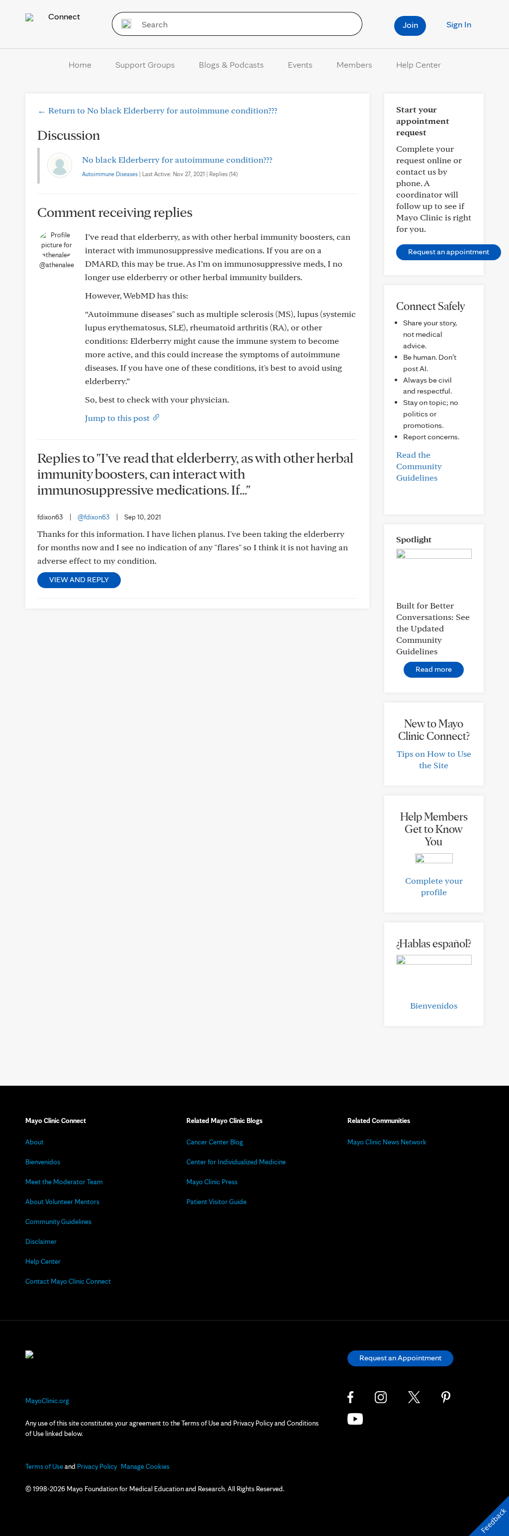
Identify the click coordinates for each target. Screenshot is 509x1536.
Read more (434, 669)
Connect (63, 16)
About (34, 1142)
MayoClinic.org (47, 1401)
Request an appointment (448, 251)
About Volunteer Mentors (62, 1202)
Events (300, 64)
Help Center (418, 64)
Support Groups (145, 64)
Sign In (458, 24)
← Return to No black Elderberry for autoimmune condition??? (157, 110)
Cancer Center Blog (214, 1142)
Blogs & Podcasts (231, 64)
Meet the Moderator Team (64, 1182)
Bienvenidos (433, 1005)
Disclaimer (41, 1241)
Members (354, 64)
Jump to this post (118, 417)
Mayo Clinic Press (212, 1182)
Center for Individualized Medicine (236, 1162)
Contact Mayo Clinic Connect (68, 1281)
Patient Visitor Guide (216, 1202)
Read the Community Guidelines (419, 466)
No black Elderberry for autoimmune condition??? (177, 159)
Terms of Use (44, 1466)
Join (410, 24)
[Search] (123, 24)
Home (80, 64)
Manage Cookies (145, 1466)
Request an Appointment (400, 1357)
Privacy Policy (97, 1466)
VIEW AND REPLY (79, 579)
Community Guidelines (58, 1222)
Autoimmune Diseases (110, 174)
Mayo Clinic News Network (386, 1142)
